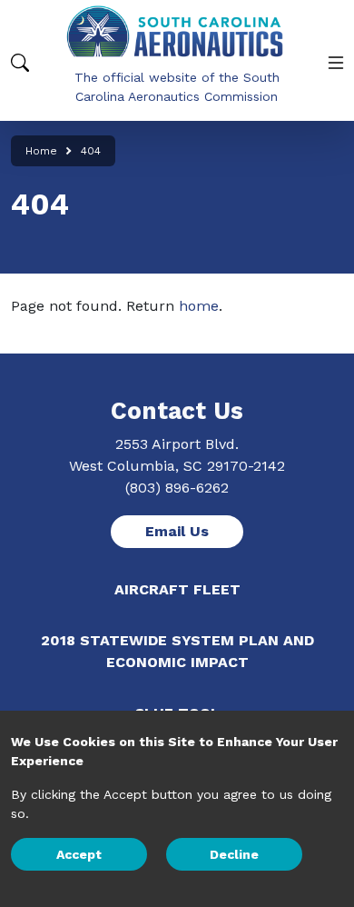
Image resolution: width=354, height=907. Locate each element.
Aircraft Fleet (177, 589)
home (199, 305)
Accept (79, 854)
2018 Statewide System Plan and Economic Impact (177, 651)
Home (41, 151)
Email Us (177, 531)
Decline (234, 854)
